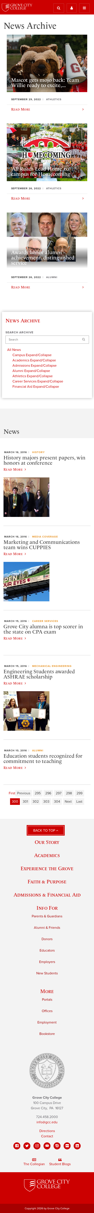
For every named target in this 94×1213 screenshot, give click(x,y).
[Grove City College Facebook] (16, 1145)
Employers (47, 962)
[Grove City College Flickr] (67, 1145)
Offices (47, 1011)
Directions (47, 1131)
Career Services (45, 621)
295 (38, 793)
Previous (23, 793)
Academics (47, 855)
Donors (47, 939)
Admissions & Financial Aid (47, 895)
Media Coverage (45, 536)
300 (15, 801)
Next (68, 801)
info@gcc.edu (47, 1122)
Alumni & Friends (47, 927)
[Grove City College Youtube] (47, 1145)
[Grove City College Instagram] (36, 1145)
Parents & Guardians (47, 916)
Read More (13, 469)
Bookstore (47, 1034)
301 (25, 801)
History (38, 452)
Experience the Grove (47, 868)
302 (36, 801)
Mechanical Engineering (52, 666)
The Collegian (34, 1164)
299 (79, 793)
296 (48, 793)
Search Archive (19, 332)
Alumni (37, 750)
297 (58, 793)
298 (69, 793)
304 (57, 801)
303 (46, 801)
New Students (47, 973)
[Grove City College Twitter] (26, 1145)
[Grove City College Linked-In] (77, 1145)
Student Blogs (60, 1164)
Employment (47, 1022)
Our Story (47, 842)
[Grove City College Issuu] (57, 1145)
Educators (47, 950)
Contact (47, 1136)
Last (79, 801)
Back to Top (44, 830)
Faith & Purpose (47, 881)
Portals (47, 999)
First (12, 793)
